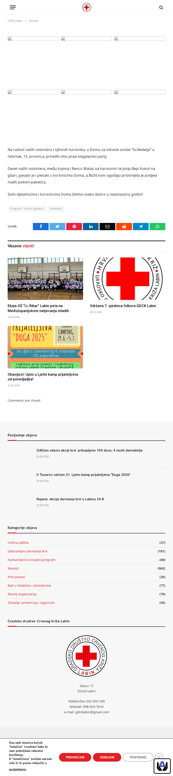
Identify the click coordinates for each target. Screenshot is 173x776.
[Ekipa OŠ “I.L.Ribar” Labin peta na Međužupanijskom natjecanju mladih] (45, 278)
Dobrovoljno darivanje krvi (27, 551)
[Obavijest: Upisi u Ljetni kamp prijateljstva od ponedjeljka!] (45, 347)
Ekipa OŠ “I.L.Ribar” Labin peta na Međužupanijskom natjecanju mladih (38, 308)
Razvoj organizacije (22, 594)
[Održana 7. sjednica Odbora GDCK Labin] (127, 278)
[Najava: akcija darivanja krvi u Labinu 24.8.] (20, 505)
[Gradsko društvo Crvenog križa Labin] (86, 7)
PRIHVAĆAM (75, 757)
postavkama (17, 769)
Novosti (13, 568)
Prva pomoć (16, 577)
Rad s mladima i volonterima (29, 585)
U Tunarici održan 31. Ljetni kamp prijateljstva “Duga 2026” (83, 475)
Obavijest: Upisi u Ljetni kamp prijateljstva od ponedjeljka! (43, 377)
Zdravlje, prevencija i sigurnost (31, 602)
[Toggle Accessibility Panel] (162, 766)
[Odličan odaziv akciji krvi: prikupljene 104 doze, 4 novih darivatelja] (20, 456)
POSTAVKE (138, 757)
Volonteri (56, 208)
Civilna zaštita (18, 542)
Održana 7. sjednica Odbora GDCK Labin (123, 306)
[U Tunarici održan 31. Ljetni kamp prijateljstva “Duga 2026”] (20, 480)
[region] (162, 766)
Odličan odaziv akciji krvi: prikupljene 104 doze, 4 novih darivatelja (89, 450)
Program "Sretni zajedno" (27, 208)
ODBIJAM (107, 757)
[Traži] (160, 7)
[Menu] (13, 7)
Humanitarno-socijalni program (31, 560)
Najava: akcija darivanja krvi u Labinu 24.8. (70, 499)
